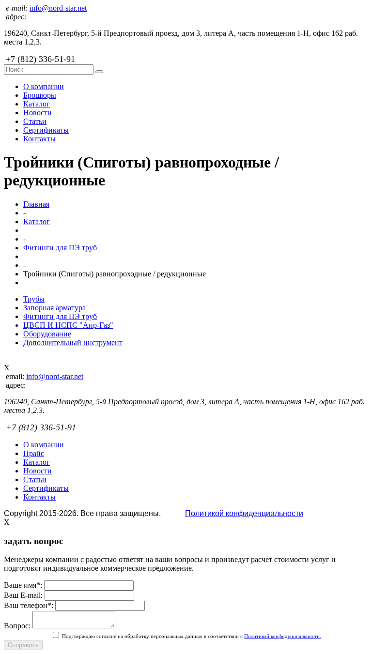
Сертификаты (46, 130)
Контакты (39, 139)
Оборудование (47, 334)
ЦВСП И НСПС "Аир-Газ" (68, 325)
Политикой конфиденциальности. (282, 636)
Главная (36, 204)
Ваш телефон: (28, 605)
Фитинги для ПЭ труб (60, 247)
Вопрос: (17, 626)
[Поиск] (99, 71)
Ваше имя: (23, 585)
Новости (37, 112)
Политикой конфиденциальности (244, 513)
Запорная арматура (54, 308)
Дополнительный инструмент (73, 342)
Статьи (34, 121)
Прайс (33, 453)
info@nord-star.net (58, 8)
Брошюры (39, 95)
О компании (43, 86)
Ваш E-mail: (23, 595)
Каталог (36, 104)
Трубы (34, 299)
